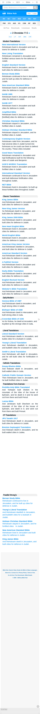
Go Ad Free (4, 709)
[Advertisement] (20, 476)
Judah (20, 526)
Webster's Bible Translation (14, 289)
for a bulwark (23, 515)
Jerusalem (25, 524)
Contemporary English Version (16, 139)
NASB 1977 (7, 103)
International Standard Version (16, 173)
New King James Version (13, 208)
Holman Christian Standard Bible (17, 130)
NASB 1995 (7, 94)
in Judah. (14, 506)
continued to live (19, 501)
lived (14, 533)
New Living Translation (12, 53)
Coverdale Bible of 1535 (13, 319)
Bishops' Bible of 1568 (12, 310)
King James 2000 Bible (12, 217)
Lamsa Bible (7, 401)
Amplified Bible (9, 112)
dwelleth (19, 512)
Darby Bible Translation (13, 271)
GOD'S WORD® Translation (14, 164)
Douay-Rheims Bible (11, 366)
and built (32, 533)
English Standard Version (13, 65)
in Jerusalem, (27, 542)
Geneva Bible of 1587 (11, 301)
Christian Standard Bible (13, 121)
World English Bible (11, 235)
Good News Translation (12, 153)
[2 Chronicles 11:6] (37, 324)
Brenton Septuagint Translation (16, 427)
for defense (12, 535)
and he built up (18, 503)
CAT (19, 37)
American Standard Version (14, 253)
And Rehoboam (9, 512)
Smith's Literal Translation (14, 352)
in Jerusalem (29, 512)
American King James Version (16, 244)
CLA (10, 37)
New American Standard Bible (15, 85)
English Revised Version (13, 280)
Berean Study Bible (11, 74)
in (19, 524)
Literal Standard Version (13, 334)
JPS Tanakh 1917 (10, 418)
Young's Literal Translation (14, 343)
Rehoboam (7, 501)
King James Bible (10, 200)
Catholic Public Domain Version (16, 375)
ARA (25, 37)
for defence (16, 544)
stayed (15, 524)
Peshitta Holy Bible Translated (16, 387)
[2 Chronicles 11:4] (2, 324)
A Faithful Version (10, 262)
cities (27, 503)
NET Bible (6, 185)
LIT (15, 37)
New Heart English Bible (13, 226)
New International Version (14, 45)
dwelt (18, 542)
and (32, 524)
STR (30, 37)
